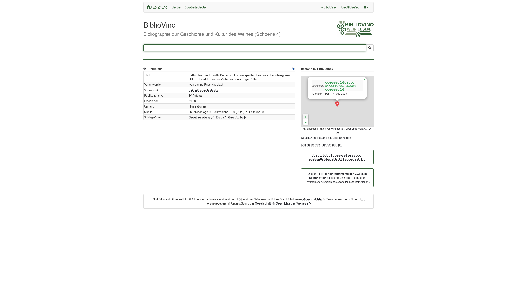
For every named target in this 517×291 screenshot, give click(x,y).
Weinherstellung (199, 117)
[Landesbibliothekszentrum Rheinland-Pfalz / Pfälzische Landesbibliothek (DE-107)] (337, 104)
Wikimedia (337, 128)
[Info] (365, 7)
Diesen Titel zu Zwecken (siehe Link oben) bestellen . (337, 178)
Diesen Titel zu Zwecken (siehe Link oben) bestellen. (337, 157)
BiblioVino (158, 6)
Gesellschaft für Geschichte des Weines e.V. (283, 203)
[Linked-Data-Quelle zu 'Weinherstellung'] (212, 117)
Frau (219, 117)
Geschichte (235, 117)
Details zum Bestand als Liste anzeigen (326, 138)
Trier (320, 199)
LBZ (239, 199)
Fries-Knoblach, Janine (204, 90)
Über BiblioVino (349, 7)
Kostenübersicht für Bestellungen (322, 145)
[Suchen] (370, 47)
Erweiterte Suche (195, 7)
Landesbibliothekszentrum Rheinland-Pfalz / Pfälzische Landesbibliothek (340, 85)
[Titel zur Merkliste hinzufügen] (144, 69)
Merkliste (330, 7)
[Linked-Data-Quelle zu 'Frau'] (224, 117)
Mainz (306, 199)
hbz (362, 199)
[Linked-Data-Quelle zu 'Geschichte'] (244, 117)
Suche (176, 7)
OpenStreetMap (354, 128)
